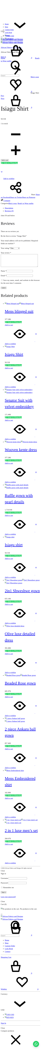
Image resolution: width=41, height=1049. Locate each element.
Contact (7, 35)
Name (3, 271)
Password (4, 883)
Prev (2, 96)
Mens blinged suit (19, 311)
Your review (6, 253)
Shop (6, 27)
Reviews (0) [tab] (9, 211)
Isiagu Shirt (14, 354)
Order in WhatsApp (10, 163)
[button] (5, 201)
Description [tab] (9, 208)
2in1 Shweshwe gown (22, 590)
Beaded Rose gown (20, 683)
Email (3, 276)
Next (2, 99)
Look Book (8, 32)
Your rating (5, 248)
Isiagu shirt (14, 545)
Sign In (3, 1023)
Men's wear (35, 77)
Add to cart (5, 160)
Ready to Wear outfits (25, 203)
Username (4, 878)
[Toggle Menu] (1, 36)
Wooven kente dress (21, 449)
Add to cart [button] (9, 325)
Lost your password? (8, 897)
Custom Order (9, 30)
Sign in (4, 892)
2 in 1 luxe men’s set (21, 830)
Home (7, 24)
